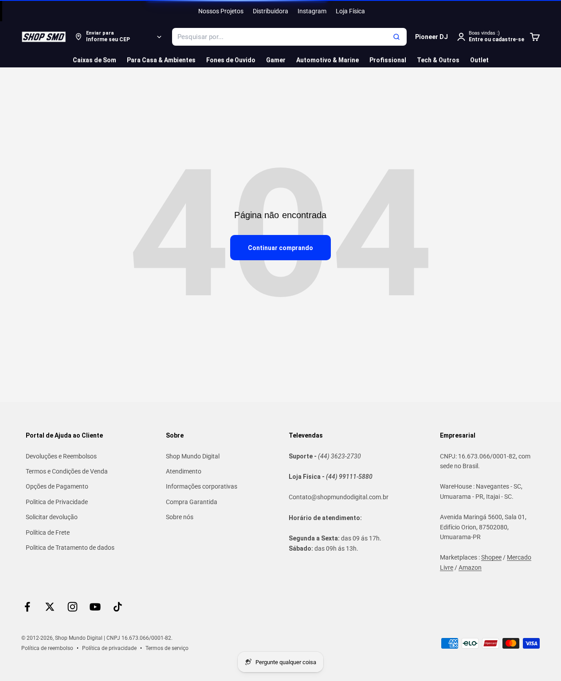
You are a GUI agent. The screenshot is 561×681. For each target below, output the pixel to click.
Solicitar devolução (52, 517)
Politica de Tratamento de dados (70, 547)
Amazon (470, 567)
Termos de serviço (166, 648)
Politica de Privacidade (57, 501)
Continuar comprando (280, 247)
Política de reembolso (47, 648)
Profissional (387, 59)
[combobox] (289, 37)
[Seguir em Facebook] (27, 607)
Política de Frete (48, 532)
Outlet (479, 59)
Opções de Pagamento (57, 486)
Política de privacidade (109, 648)
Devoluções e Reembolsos (61, 456)
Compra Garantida (191, 501)
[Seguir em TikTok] (118, 607)
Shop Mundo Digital (193, 456)
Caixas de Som (94, 59)
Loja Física (350, 11)
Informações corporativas (201, 486)
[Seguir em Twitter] (50, 607)
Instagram (312, 11)
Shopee (491, 557)
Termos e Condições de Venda (67, 471)
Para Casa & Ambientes (161, 59)
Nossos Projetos (220, 11)
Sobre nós (179, 517)
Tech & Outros (438, 59)
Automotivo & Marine (327, 59)
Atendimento (183, 471)
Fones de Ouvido (230, 59)
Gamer (276, 59)
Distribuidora (270, 11)
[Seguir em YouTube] (95, 607)
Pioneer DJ (431, 36)
